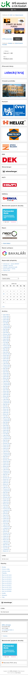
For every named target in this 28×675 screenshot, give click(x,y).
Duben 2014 (5, 538)
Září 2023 (5, 370)
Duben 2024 (5, 358)
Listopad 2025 (6, 327)
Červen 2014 (6, 534)
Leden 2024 (5, 363)
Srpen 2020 (5, 425)
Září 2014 (5, 531)
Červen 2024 (6, 355)
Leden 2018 (5, 469)
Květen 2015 (6, 518)
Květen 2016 (6, 500)
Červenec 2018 (6, 459)
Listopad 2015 (6, 510)
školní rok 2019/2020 (6, 591)
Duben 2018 (5, 464)
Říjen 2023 (5, 368)
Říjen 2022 (5, 386)
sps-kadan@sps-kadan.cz (8, 630)
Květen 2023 (6, 375)
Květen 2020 (6, 428)
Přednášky (4, 573)
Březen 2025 (6, 340)
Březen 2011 (6, 551)
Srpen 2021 (5, 407)
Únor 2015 (5, 523)
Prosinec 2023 (6, 365)
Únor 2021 (5, 415)
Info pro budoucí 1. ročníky (9, 268)
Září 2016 (5, 494)
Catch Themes (18, 672)
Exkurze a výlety (6, 569)
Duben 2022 (5, 394)
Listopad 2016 (6, 490)
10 (3, 294)
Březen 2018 (6, 466)
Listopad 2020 (6, 420)
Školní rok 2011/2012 (7, 575)
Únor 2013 (5, 548)
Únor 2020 (5, 433)
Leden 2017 (5, 487)
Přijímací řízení (6, 270)
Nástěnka (5, 636)
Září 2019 (5, 442)
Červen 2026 (6, 316)
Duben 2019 (5, 448)
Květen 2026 (6, 318)
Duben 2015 (5, 520)
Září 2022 (5, 388)
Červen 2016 (6, 499)
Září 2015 (5, 513)
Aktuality (10, 43)
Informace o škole (6, 571)
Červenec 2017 (6, 477)
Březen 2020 (6, 432)
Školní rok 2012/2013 (7, 577)
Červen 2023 (6, 373)
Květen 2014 (6, 536)
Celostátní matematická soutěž (10, 267)
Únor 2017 (5, 486)
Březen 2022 (6, 396)
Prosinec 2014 (6, 526)
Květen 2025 (6, 337)
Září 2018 (5, 458)
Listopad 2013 (6, 543)
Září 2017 (5, 476)
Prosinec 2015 (6, 508)
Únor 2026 (5, 322)
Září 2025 (5, 331)
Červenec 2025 (6, 334)
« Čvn (3, 306)
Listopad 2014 (6, 528)
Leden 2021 (5, 417)
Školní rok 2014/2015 (7, 581)
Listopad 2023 (6, 367)
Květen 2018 (6, 463)
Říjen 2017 (5, 474)
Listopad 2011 (6, 549)
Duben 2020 (5, 430)
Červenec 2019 (6, 443)
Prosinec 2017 (6, 471)
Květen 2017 (6, 481)
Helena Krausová (19, 15)
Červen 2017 (6, 479)
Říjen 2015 (5, 512)
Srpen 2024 (5, 352)
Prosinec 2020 (6, 419)
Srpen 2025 (5, 332)
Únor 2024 (5, 362)
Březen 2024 (6, 360)
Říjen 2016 (5, 492)
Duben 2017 (5, 482)
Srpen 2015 (5, 515)
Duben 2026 (5, 319)
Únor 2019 (5, 450)
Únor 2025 (5, 342)
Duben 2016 (5, 502)
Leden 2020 (5, 435)
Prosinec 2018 (6, 453)
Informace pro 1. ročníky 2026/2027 (11, 264)
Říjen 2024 (5, 349)
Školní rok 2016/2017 (7, 585)
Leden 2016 (5, 507)
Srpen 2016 (5, 495)
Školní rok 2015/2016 (7, 583)
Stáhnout (17, 39)
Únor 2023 (5, 380)
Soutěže (4, 593)
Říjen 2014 (5, 530)
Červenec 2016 (6, 497)
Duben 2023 (5, 376)
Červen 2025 (6, 336)
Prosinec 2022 (6, 383)
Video (3, 597)
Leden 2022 (5, 399)
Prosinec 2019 (6, 437)
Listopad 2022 (6, 384)
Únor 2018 (5, 468)
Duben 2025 (5, 339)
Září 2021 (5, 406)
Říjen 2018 (5, 456)
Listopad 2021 (6, 402)
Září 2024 (5, 350)
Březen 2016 (6, 503)
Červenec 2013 (6, 546)
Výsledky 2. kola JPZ (8, 265)
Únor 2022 (5, 397)
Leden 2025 (5, 344)
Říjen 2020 (5, 422)
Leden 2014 (5, 541)
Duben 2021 (5, 412)
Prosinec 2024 (6, 345)
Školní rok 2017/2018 (7, 587)
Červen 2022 (6, 391)
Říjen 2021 (5, 404)
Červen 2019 (6, 445)
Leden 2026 (5, 324)
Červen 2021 (6, 409)
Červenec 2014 (6, 533)
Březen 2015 (6, 521)
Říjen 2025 (5, 329)
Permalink (4, 44)
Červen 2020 (6, 427)
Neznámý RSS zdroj (10, 663)
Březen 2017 (6, 484)
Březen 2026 (6, 321)
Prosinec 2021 (6, 401)
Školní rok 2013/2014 (7, 579)
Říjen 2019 (5, 440)
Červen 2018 (6, 461)
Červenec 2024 (6, 353)
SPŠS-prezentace (7, 39)
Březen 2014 (6, 539)
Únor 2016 (5, 505)
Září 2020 (5, 424)
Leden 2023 (5, 381)
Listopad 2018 (6, 455)
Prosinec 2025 (6, 326)
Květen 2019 (6, 446)
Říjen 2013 (5, 544)
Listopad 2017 (6, 473)
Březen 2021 (6, 414)
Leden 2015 (5, 525)
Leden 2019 (5, 451)
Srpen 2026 (5, 314)
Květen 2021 (6, 411)
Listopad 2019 (6, 438)
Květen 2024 (6, 357)
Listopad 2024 (6, 347)
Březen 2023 (6, 378)
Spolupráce (4, 595)
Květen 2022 (6, 393)
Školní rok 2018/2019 (7, 589)
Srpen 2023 (5, 371)
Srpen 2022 (5, 389)
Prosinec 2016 (6, 489)
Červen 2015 (6, 517)
